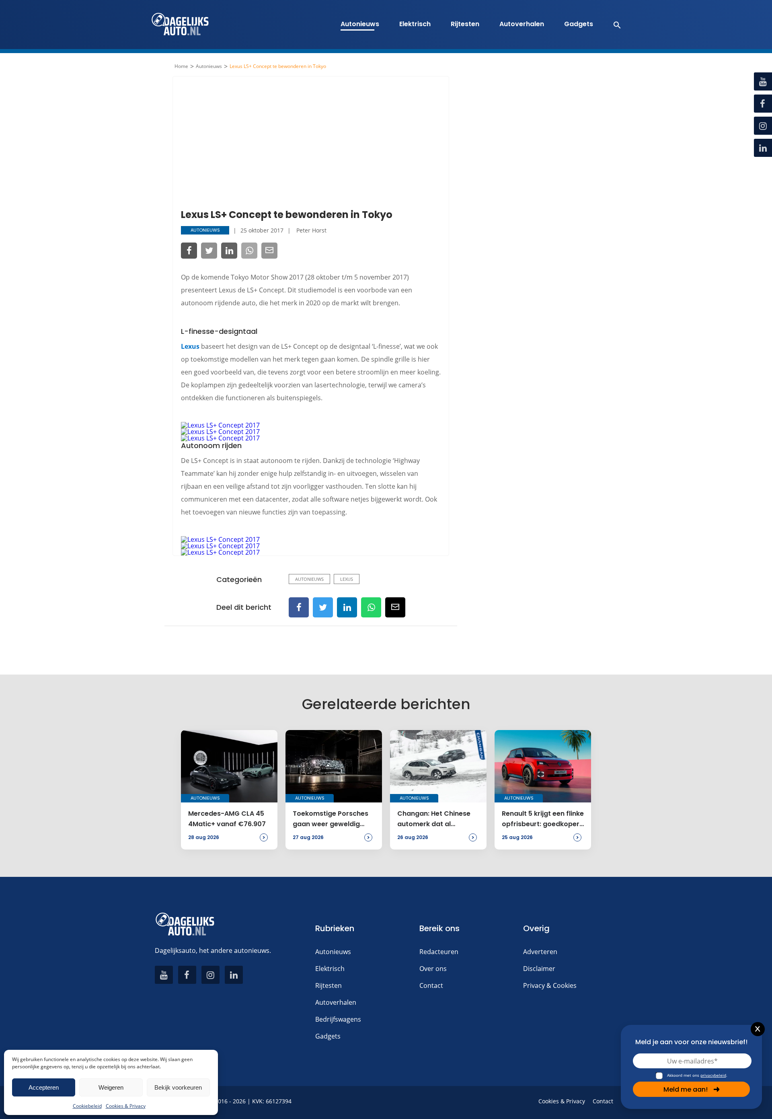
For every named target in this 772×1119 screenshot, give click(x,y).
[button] (613, 24)
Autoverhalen (521, 24)
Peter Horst (311, 230)
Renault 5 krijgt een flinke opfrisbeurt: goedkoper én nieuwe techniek (543, 819)
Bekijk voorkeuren (178, 1087)
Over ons (433, 968)
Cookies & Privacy (126, 1106)
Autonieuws (360, 24)
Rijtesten (465, 24)
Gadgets (578, 24)
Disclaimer (539, 968)
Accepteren (44, 1087)
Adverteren (540, 951)
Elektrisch (415, 24)
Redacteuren (438, 951)
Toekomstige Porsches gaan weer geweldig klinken (330, 819)
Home (181, 66)
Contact (431, 985)
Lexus (190, 346)
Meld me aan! (685, 1089)
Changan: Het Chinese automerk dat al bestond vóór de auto (433, 819)
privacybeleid (713, 1075)
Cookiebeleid (87, 1106)
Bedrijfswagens (338, 1019)
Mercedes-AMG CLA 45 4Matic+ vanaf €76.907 (227, 819)
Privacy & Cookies (550, 985)
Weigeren (111, 1087)
